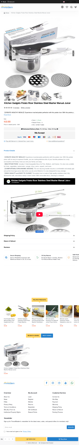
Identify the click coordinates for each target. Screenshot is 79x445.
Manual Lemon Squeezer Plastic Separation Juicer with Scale (66, 320)
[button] (6, 53)
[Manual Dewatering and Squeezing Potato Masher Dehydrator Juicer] (38, 311)
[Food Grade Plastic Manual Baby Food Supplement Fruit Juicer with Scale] (10, 311)
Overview (7, 393)
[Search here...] (71, 7)
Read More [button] (7, 115)
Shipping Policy (9, 235)
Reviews (7, 247)
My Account (32, 393)
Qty (2, 439)
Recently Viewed (33, 335)
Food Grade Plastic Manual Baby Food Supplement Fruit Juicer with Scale (9, 320)
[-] (5, 439)
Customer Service (59, 393)
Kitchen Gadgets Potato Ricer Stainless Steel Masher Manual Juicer (16, 369)
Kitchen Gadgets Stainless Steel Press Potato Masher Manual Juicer (24, 320)
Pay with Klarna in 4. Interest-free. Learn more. (20, 141)
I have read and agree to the (18, 431)
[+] (12, 439)
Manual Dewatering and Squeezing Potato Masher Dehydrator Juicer (38, 320)
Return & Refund (10, 241)
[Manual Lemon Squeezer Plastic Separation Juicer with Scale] (66, 311)
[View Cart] (76, 7)
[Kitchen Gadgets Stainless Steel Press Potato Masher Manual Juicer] (24, 311)
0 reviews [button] (16, 108)
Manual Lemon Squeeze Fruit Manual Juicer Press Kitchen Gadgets (52, 320)
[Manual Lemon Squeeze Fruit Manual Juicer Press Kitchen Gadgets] (52, 311)
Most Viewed (47, 335)
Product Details (9, 150)
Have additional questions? (56, 141)
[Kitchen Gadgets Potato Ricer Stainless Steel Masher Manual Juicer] (17, 354)
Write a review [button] (25, 108)
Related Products (39, 299)
